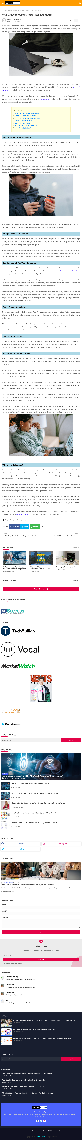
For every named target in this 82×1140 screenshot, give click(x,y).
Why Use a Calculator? (23, 128)
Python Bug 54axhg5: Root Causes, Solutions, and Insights (23, 1086)
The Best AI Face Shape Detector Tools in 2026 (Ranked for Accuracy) (34, 823)
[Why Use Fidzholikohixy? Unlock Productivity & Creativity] (5, 786)
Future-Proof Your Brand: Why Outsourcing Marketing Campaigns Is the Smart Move (28, 885)
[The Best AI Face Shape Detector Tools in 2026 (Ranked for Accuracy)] (5, 825)
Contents (18, 110)
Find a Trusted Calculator (23, 121)
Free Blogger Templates (55, 1135)
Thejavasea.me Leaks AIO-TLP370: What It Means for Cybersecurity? (27, 1073)
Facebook (16, 526)
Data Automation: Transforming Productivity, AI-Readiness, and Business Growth (43, 1038)
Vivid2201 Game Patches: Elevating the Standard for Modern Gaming (35, 793)
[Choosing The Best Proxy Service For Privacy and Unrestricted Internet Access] (5, 805)
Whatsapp (35, 526)
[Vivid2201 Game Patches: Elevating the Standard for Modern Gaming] (5, 796)
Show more (76, 548)
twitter (22, 849)
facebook (22, 844)
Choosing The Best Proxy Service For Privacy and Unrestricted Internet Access (38, 803)
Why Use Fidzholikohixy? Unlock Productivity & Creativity (30, 783)
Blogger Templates (32, 1135)
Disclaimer (59, 1131)
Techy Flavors (41, 1137)
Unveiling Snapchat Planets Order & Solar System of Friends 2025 (33, 813)
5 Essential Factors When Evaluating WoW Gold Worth (40, 568)
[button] (80, 3)
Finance (12, 520)
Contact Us (30, 1131)
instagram (63, 844)
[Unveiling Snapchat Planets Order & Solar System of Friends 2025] (5, 815)
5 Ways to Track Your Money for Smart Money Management (14, 568)
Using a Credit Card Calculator (25, 116)
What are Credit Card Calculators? (27, 113)
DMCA (50, 1131)
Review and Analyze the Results (26, 125)
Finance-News (11, 10)
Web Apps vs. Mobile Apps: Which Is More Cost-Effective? (34, 1029)
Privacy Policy (41, 1131)
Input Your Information (22, 123)
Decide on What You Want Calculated (28, 118)
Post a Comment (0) (41, 589)
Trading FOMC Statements (65, 567)
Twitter (25, 526)
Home (4, 10)
